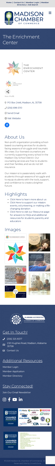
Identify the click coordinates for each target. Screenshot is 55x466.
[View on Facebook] (7, 126)
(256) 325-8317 (14, 339)
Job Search (33, 5)
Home (9, 2)
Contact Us (19, 2)
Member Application (13, 371)
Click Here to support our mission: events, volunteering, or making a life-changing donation (30, 205)
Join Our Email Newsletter (17, 392)
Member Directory (12, 376)
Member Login (32, 2)
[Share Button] (8, 92)
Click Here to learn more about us (28, 199)
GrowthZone (35, 463)
